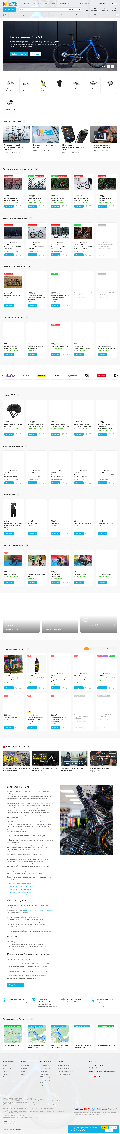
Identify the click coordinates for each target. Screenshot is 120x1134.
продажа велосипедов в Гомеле (20, 889)
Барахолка (43, 1071)
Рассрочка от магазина (65, 1071)
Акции (5, 1074)
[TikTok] (98, 1076)
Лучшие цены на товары (104, 999)
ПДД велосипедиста (46, 1077)
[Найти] (79, 9)
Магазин (24, 1062)
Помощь (61, 1062)
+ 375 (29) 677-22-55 (42, 964)
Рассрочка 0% (9, 176)
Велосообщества (45, 1068)
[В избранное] (16, 206)
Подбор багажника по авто (48, 1083)
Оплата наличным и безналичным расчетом (102, 1113)
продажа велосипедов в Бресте (20, 884)
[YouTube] (95, 1076)
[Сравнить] (20, 206)
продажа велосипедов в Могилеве (21, 895)
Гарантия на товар (64, 1074)
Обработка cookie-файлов (97, 1114)
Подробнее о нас (15, 985)
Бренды (5, 1077)
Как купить (24, 1068)
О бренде (82, 59)
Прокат (5, 1071)
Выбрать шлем (67, 59)
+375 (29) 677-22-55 (87, 4)
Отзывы (24, 1071)
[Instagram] (91, 1076)
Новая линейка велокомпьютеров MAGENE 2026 (73, 147)
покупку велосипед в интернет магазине (36, 910)
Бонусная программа (74, 999)
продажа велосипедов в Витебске (21, 887)
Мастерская (7, 1068)
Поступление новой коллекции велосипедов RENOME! (13, 147)
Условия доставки (64, 1068)
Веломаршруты (45, 1065)
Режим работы (7, 1103)
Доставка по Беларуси (16, 999)
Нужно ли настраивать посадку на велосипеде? (101, 146)
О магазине (25, 1065)
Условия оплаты (63, 1065)
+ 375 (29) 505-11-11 (26, 964)
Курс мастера (44, 1074)
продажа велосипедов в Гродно (20, 892)
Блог (41, 1086)
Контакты (24, 1074)
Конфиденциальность (81, 1114)
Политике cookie (80, 1130)
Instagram (44, 972)
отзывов (26, 1117)
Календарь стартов (46, 1080)
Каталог (5, 1065)
